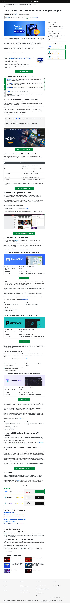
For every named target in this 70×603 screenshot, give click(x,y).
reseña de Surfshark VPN (22, 358)
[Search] (68, 2)
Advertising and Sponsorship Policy (32, 600)
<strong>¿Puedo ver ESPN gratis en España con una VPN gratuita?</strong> (56, 36)
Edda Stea (8, 17)
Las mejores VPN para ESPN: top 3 (54, 33)
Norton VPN (9, 94)
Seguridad (5, 588)
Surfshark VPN (10, 83)
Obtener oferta (39, 491)
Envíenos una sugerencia (57, 585)
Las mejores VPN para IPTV (9, 512)
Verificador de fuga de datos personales (41, 586)
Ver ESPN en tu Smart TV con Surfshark (24, 468)
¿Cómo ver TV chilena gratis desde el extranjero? (14, 523)
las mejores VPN (17, 240)
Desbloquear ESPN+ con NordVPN (24, 149)
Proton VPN (9, 87)
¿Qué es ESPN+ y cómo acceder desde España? (56, 28)
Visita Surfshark (24, 341)
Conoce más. (33, 4)
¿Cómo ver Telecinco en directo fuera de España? (14, 514)
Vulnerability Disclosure (7, 601)
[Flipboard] (63, 597)
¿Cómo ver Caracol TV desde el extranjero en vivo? (14, 517)
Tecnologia (5, 590)
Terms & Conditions (23, 600)
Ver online (7, 6)
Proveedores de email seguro (25, 588)
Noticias (5, 585)
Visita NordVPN (24, 277)
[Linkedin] (59, 597)
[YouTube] (61, 597)
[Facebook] (52, 597)
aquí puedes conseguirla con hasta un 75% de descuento (20, 58)
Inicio (4, 6)
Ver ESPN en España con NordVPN (24, 71)
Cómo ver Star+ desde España (10, 521)
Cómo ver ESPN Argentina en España (54, 31)
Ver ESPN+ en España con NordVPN (24, 188)
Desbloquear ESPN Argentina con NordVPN (24, 233)
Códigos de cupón (39, 595)
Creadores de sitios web (24, 590)
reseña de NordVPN (24, 299)
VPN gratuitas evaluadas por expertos (20, 443)
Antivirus (21, 585)
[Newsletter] (65, 597)
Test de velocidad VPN (40, 593)
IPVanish (8, 91)
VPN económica (39, 442)
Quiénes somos (55, 583)
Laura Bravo (36, 17)
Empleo (54, 588)
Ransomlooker (38, 591)
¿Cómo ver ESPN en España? (53, 24)
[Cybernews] (35, 1)
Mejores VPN (22, 583)
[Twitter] (50, 597)
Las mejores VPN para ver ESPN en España (55, 26)
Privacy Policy (17, 600)
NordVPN (8, 79)
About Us (5, 600)
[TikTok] (57, 597)
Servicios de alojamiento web (25, 592)
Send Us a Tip (12, 600)
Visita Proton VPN (24, 399)
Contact (8, 600)
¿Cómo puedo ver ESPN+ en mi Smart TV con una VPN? (56, 39)
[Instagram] (54, 597)
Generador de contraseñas (41, 583)
